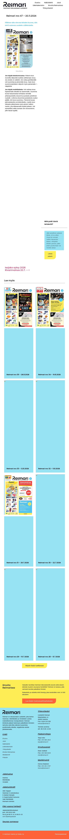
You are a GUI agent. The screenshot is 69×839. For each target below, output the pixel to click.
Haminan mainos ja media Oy (14, 834)
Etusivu (37, 3)
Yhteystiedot (48, 8)
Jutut (59, 3)
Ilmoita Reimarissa (55, 5)
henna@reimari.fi (43, 768)
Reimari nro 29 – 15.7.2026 (18, 657)
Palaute (5, 757)
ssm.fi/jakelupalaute (9, 816)
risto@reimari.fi (43, 755)
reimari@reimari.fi (44, 723)
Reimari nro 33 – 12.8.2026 (18, 468)
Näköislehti (48, 3)
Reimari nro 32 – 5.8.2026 (49, 468)
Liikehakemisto (38, 5)
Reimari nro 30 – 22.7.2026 (49, 562)
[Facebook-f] (4, 825)
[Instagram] (8, 825)
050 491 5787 (46, 766)
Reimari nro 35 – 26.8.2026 (18, 374)
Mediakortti (6, 755)
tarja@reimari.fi (43, 742)
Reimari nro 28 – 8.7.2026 (49, 657)
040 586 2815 (46, 740)
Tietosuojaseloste (60, 834)
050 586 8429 (46, 753)
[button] (34, 665)
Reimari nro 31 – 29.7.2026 (18, 562)
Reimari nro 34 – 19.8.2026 (49, 374)
